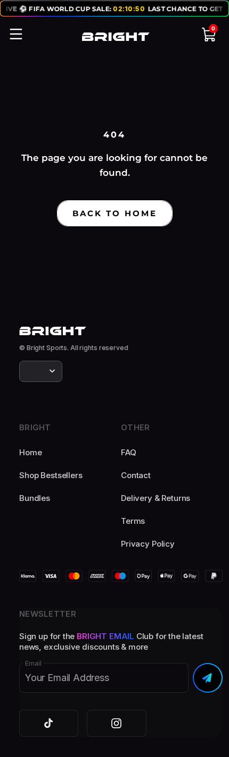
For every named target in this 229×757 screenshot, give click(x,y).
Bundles (34, 498)
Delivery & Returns (155, 498)
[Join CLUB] (208, 678)
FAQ (128, 452)
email (33, 663)
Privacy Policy (148, 544)
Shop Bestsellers (51, 475)
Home (30, 452)
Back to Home (114, 213)
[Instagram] (116, 723)
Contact (136, 475)
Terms (133, 521)
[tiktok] (48, 723)
